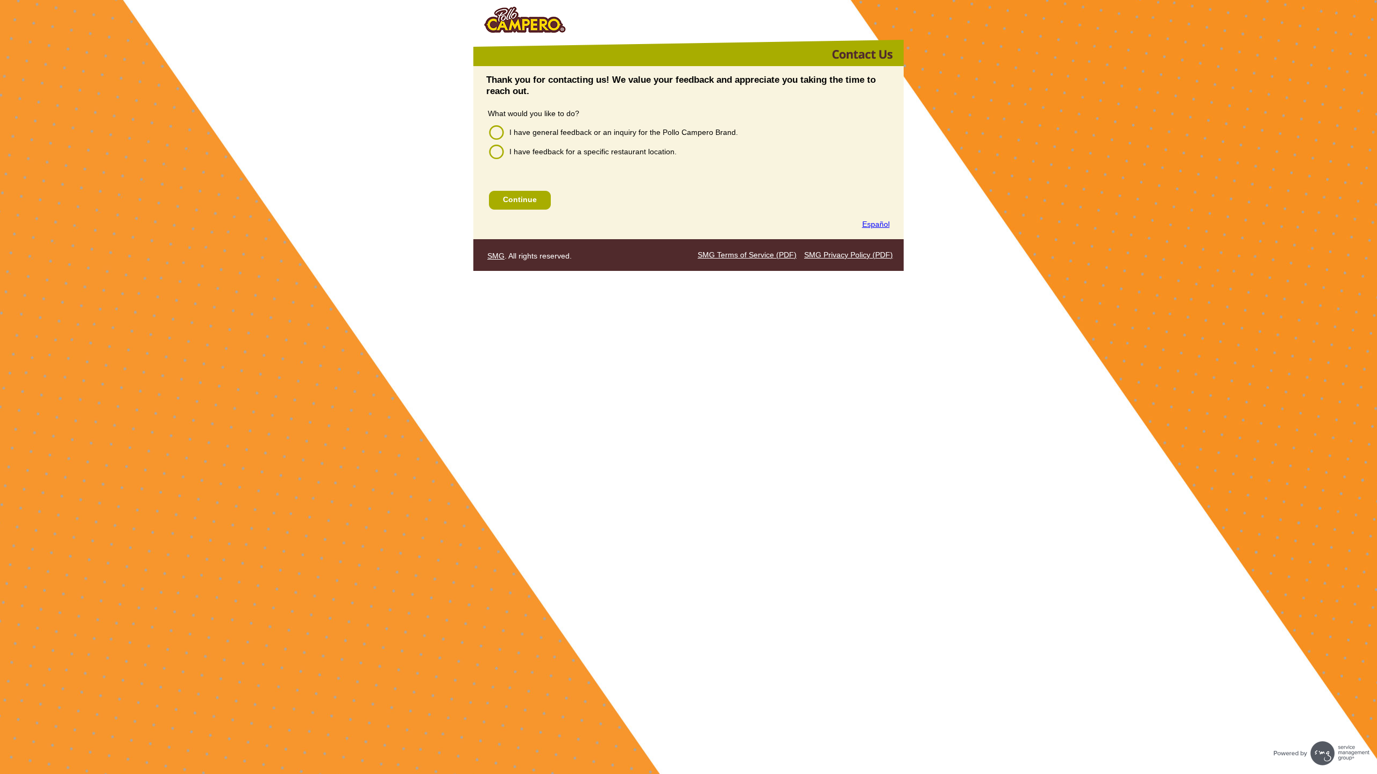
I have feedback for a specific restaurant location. (593, 151)
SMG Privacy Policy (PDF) (848, 254)
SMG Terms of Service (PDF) (747, 254)
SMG (496, 256)
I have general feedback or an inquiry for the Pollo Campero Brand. (623, 132)
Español (876, 224)
